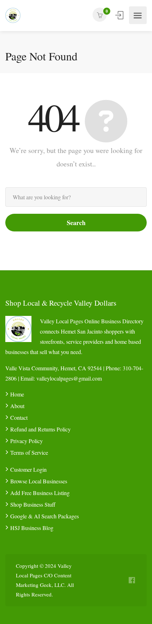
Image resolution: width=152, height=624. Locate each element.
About (17, 406)
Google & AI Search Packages (44, 516)
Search (76, 222)
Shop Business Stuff (32, 504)
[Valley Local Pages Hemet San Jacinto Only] (13, 15)
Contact (19, 417)
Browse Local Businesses (38, 481)
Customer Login (28, 469)
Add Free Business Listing (40, 492)
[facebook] (131, 580)
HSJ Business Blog (31, 527)
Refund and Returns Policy (40, 429)
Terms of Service (29, 452)
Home (17, 394)
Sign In (119, 15)
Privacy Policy (26, 441)
